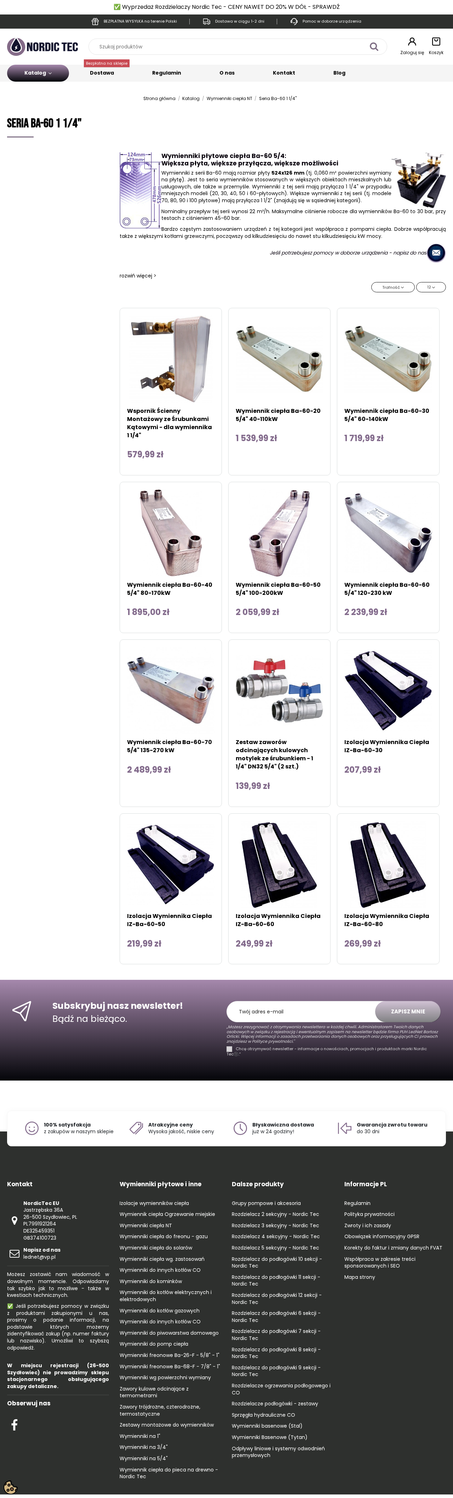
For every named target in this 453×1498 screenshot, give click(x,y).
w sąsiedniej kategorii (332, 200)
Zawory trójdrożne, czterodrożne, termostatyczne (160, 1410)
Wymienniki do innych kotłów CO (160, 1270)
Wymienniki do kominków (151, 1281)
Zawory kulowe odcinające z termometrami (154, 1392)
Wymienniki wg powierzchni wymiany (165, 1377)
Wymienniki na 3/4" (144, 1447)
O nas (227, 72)
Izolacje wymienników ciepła (154, 1203)
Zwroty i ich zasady (367, 1225)
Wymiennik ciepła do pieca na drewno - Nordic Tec (169, 1473)
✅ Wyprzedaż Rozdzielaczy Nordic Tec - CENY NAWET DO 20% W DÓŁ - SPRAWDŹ (227, 7)
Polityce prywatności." (272, 1041)
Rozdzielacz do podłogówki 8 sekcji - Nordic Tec (276, 1353)
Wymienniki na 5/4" (144, 1458)
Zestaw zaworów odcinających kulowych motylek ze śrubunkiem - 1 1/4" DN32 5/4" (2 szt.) (274, 754)
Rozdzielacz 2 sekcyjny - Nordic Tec (275, 1214)
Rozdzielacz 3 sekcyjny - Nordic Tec (275, 1225)
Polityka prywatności (369, 1214)
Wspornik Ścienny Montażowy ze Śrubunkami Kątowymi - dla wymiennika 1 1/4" (169, 423)
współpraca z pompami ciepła (353, 229)
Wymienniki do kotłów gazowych (160, 1310)
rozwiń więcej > (138, 275)
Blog (339, 72)
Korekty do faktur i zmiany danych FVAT (393, 1248)
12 (429, 287)
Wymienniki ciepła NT (146, 1225)
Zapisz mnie (408, 1011)
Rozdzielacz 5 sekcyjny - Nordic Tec (275, 1248)
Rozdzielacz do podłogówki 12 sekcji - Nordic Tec (277, 1299)
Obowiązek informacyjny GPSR (381, 1236)
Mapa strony (359, 1277)
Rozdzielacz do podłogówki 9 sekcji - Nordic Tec (276, 1371)
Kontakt (284, 72)
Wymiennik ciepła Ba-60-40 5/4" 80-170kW (169, 589)
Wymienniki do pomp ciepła (154, 1344)
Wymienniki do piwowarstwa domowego (169, 1333)
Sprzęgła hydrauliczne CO (263, 1415)
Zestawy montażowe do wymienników (167, 1425)
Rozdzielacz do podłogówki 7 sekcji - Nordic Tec (276, 1335)
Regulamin (166, 72)
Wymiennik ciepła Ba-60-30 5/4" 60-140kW (386, 415)
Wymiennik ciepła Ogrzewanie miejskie (167, 1214)
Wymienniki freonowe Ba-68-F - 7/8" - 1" (170, 1366)
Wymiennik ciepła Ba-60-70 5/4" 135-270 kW (169, 746)
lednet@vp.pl (42, 1253)
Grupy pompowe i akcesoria (266, 1203)
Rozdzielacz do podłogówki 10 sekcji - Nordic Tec (277, 1263)
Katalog (35, 72)
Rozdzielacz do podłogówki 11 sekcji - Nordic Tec (276, 1281)
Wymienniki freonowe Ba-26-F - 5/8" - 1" (169, 1355)
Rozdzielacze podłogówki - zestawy (275, 1403)
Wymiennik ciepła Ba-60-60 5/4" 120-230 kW (387, 589)
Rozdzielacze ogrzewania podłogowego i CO (281, 1389)
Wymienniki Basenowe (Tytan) (270, 1437)
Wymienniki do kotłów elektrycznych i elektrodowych (166, 1296)
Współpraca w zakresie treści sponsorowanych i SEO (379, 1263)
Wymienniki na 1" (140, 1436)
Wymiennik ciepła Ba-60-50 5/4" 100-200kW (278, 589)
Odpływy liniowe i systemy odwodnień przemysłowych (278, 1452)
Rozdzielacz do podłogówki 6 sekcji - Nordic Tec (276, 1317)
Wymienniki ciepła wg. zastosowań (162, 1259)
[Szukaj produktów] (374, 46)
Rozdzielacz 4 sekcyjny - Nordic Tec (276, 1236)
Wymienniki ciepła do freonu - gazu (164, 1236)
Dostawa (106, 70)
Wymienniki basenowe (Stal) (267, 1426)
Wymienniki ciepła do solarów (156, 1248)
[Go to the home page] (42, 46)
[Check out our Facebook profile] (14, 1424)
